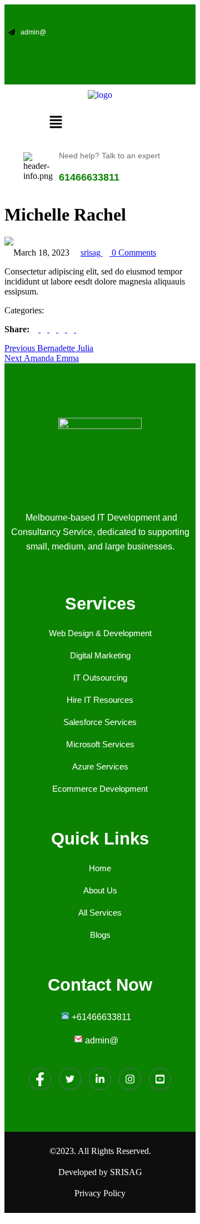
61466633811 (89, 177)
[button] (56, 123)
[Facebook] (57, 54)
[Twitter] (122, 54)
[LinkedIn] (100, 54)
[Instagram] (78, 54)
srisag (92, 252)
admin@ (33, 32)
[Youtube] (143, 54)
